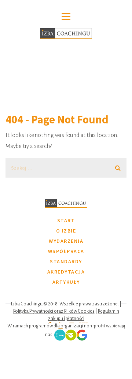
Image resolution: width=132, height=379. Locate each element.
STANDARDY (66, 261)
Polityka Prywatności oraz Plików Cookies (54, 311)
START (66, 220)
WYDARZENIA (66, 241)
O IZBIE (66, 230)
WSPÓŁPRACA (66, 251)
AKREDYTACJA (66, 271)
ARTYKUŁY (66, 282)
